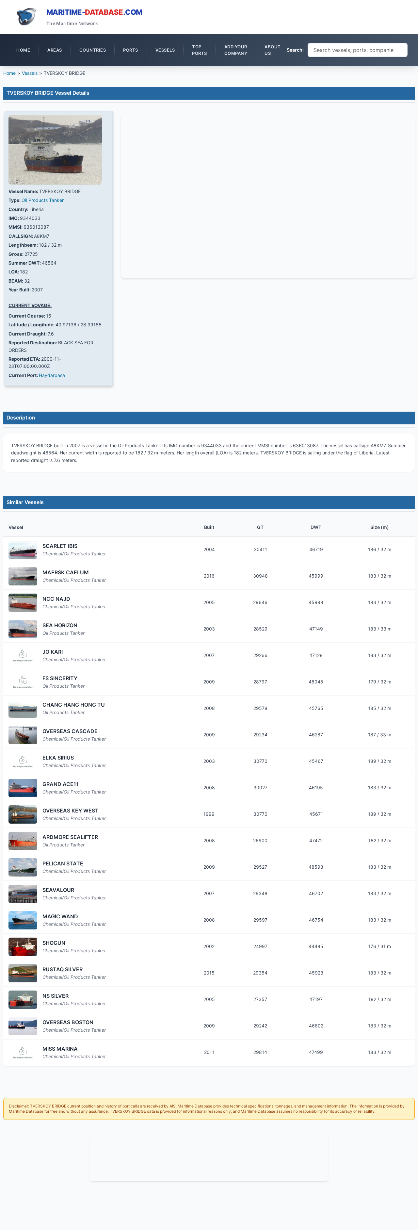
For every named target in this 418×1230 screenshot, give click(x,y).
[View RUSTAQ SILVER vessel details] (22, 973)
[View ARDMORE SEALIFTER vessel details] (22, 841)
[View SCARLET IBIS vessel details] (22, 550)
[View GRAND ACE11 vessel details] (22, 788)
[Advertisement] (209, 1157)
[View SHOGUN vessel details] (22, 947)
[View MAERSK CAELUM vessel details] (22, 576)
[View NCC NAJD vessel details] (22, 603)
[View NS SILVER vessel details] (22, 1000)
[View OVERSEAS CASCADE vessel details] (22, 735)
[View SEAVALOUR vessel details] (22, 894)
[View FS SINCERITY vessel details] (22, 682)
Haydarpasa (52, 375)
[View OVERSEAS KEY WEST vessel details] (22, 814)
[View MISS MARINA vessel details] (22, 1052)
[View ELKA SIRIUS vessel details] (22, 761)
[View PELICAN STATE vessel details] (22, 867)
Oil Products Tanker (43, 200)
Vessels (30, 73)
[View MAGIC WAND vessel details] (22, 920)
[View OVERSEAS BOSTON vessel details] (22, 1026)
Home (9, 73)
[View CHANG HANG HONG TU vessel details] (22, 708)
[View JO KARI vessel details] (22, 656)
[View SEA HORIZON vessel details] (22, 629)
